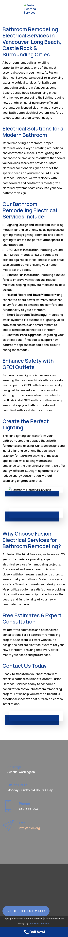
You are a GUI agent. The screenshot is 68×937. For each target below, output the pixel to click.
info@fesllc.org (29, 828)
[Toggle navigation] (54, 9)
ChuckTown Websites (39, 923)
